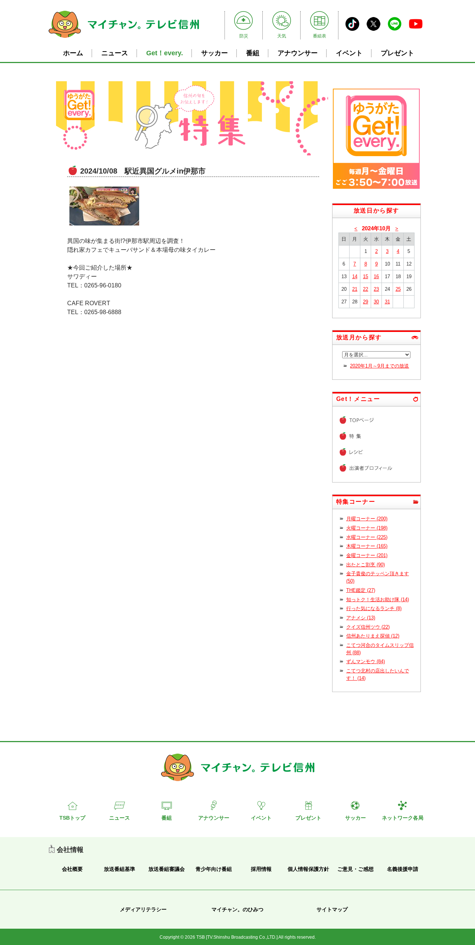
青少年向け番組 (214, 869)
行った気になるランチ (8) (374, 608)
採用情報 (261, 869)
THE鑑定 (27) (360, 590)
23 (376, 289)
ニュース (114, 53)
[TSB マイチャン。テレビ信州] (124, 39)
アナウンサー (298, 53)
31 (387, 301)
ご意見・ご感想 (355, 869)
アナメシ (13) (360, 617)
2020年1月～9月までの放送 (379, 366)
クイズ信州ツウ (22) (368, 627)
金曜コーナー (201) (366, 555)
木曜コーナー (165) (366, 546)
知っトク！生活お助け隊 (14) (377, 599)
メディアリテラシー (143, 909)
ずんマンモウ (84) (365, 661)
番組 (252, 53)
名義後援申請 (402, 869)
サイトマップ (332, 909)
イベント (349, 53)
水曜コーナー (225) (366, 537)
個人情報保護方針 (308, 869)
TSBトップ (72, 818)
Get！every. (164, 53)
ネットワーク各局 (402, 818)
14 (354, 276)
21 (354, 289)
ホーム (73, 53)
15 (365, 276)
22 (365, 289)
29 (365, 301)
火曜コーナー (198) (366, 528)
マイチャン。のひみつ (237, 909)
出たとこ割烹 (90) (365, 564)
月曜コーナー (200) (366, 518)
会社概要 (72, 869)
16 (376, 276)
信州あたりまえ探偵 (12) (372, 636)
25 (398, 289)
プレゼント (397, 53)
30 (376, 301)
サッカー (214, 53)
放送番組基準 (119, 869)
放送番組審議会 (166, 869)
